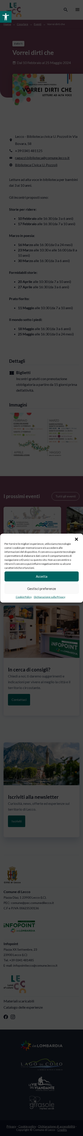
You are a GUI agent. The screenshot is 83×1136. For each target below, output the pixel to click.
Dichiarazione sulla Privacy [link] (49, 597)
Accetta (41, 576)
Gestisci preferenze (41, 589)
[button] (76, 539)
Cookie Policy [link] (24, 597)
